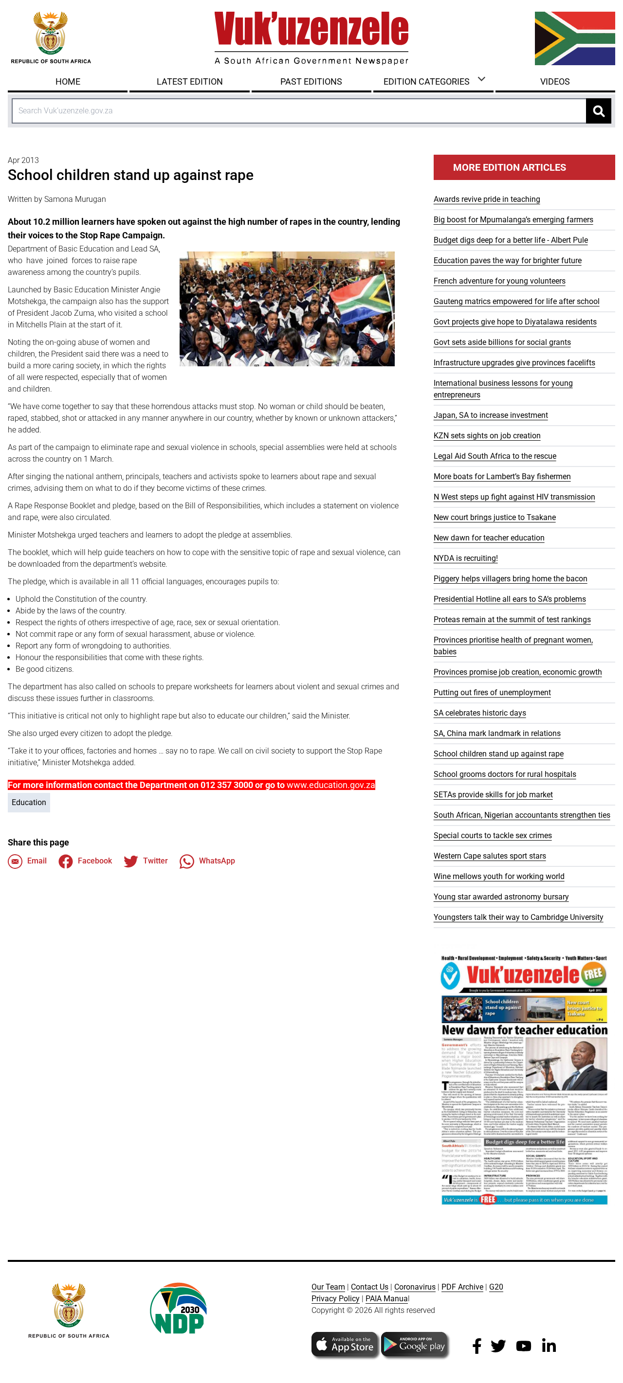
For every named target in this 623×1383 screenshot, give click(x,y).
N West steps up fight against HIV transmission (514, 497)
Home (67, 81)
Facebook (95, 860)
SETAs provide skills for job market (493, 794)
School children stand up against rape (499, 753)
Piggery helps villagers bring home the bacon (510, 578)
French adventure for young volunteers (500, 281)
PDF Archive (462, 1287)
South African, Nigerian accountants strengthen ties (522, 815)
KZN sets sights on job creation (487, 435)
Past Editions (311, 81)
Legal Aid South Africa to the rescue (495, 456)
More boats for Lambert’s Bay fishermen (502, 476)
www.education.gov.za (331, 785)
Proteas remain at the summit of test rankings (512, 619)
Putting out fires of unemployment (492, 692)
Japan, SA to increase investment (491, 415)
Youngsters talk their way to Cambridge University (519, 917)
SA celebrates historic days (480, 713)
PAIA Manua (387, 1298)
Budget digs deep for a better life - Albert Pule (511, 240)
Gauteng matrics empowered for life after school (517, 301)
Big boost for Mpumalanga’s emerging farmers (513, 219)
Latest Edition (190, 81)
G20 (496, 1287)
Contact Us (369, 1287)
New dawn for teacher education (489, 537)
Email (37, 860)
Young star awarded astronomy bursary (501, 896)
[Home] (311, 38)
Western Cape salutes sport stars (490, 856)
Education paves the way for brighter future (508, 260)
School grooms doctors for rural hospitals (505, 774)
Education (29, 802)
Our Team (328, 1287)
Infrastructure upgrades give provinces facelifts (514, 362)
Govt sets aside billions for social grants (502, 342)
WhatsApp (217, 860)
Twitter (155, 860)
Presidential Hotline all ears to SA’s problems (510, 599)
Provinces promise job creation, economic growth (518, 672)
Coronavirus (415, 1287)
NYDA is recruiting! (466, 558)
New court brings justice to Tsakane (495, 517)
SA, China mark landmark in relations (497, 733)
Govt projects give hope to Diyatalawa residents (515, 321)
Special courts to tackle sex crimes (493, 835)
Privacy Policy (336, 1298)
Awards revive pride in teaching (487, 199)
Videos (555, 81)
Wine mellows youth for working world (499, 876)
